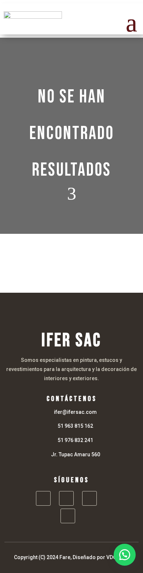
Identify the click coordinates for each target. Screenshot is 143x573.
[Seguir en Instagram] (66, 498)
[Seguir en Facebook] (43, 498)
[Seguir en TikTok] (67, 516)
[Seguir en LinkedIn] (89, 498)
